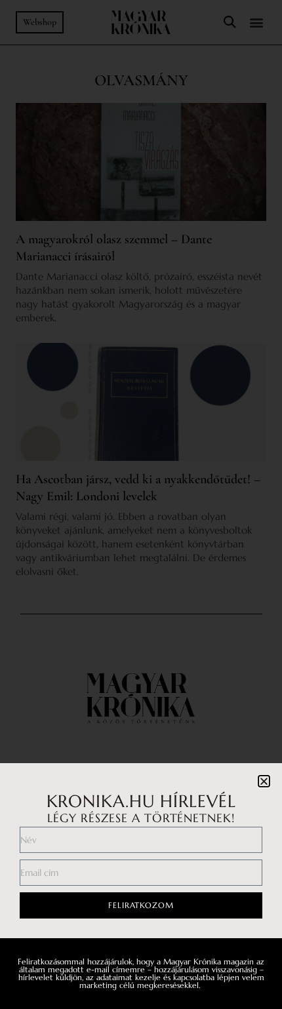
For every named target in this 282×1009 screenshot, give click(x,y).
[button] (264, 781)
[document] (141, 504)
